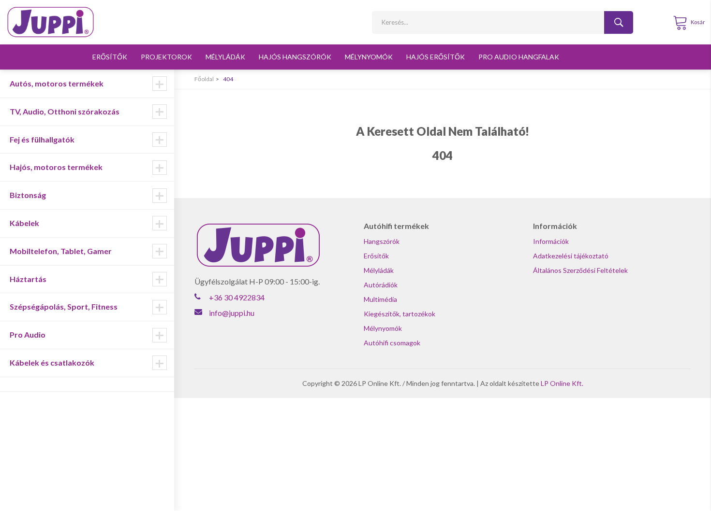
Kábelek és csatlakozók (52, 362)
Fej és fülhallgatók (42, 139)
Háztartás (28, 279)
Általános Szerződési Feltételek (580, 270)
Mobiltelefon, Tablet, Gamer (61, 251)
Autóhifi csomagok (392, 343)
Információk (551, 241)
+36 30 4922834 (237, 297)
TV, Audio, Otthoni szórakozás (64, 111)
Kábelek (24, 222)
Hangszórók (382, 241)
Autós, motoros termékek (57, 83)
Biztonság (28, 194)
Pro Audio (27, 334)
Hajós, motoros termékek (56, 166)
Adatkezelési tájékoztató (570, 256)
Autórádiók (381, 285)
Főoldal (204, 79)
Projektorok (166, 57)
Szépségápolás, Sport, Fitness (64, 306)
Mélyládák (225, 57)
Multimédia (380, 299)
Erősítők (109, 57)
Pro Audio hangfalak (518, 57)
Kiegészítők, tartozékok (399, 314)
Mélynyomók (369, 57)
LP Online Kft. (562, 383)
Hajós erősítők (435, 57)
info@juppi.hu (231, 312)
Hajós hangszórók (295, 57)
